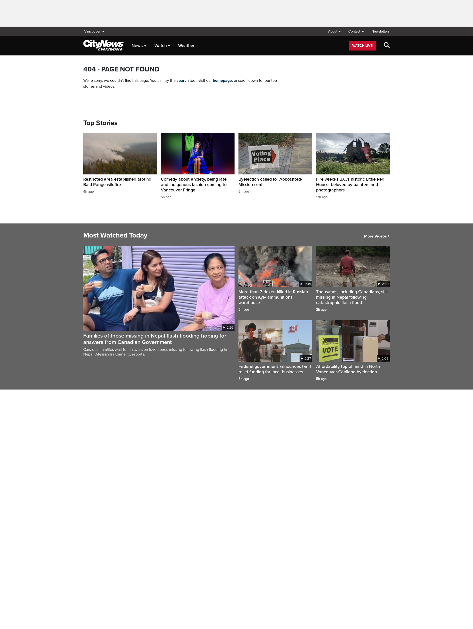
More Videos (375, 236)
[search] (387, 45)
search (183, 80)
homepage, (223, 80)
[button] (334, 31)
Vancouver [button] (92, 31)
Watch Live (362, 46)
